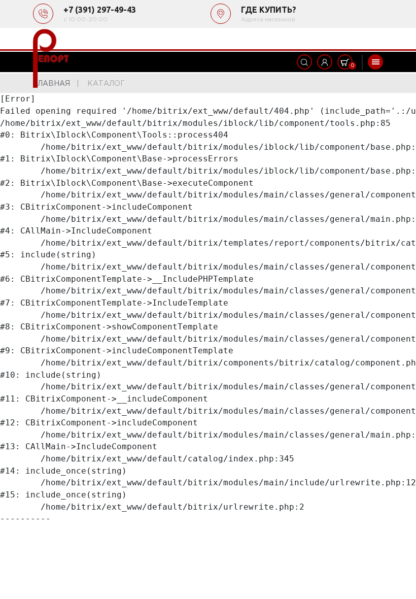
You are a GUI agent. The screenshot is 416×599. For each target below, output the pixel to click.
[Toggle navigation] (375, 62)
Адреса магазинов (268, 19)
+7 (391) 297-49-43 (99, 9)
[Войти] (324, 62)
